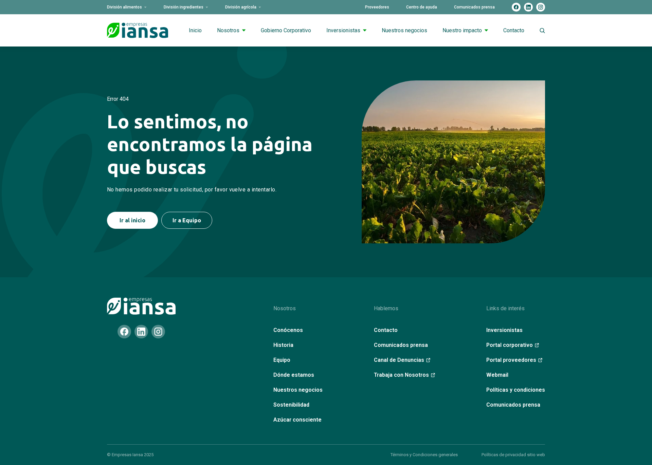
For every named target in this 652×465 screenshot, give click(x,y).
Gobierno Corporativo (286, 30)
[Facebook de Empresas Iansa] (516, 7)
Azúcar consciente (297, 419)
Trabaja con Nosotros (401, 375)
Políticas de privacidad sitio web (513, 454)
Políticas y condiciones (515, 390)
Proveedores (377, 7)
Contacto (513, 30)
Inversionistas (343, 30)
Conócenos (288, 330)
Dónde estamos (293, 375)
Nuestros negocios (404, 30)
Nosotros (228, 30)
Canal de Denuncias (399, 360)
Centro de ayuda (421, 7)
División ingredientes (183, 7)
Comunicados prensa (474, 7)
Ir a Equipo (187, 220)
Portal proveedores (511, 360)
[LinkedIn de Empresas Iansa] (528, 7)
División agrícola (240, 7)
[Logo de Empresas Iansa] (137, 30)
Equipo (281, 360)
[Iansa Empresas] (141, 306)
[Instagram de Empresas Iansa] (540, 7)
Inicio (195, 30)
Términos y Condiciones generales (424, 454)
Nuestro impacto (462, 30)
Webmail (497, 375)
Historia (283, 345)
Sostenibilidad (291, 405)
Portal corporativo (509, 345)
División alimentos (124, 7)
